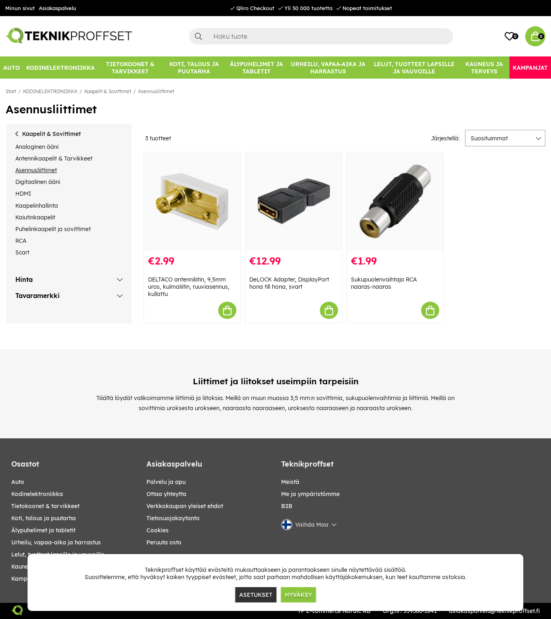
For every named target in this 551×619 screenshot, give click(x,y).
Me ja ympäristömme (310, 494)
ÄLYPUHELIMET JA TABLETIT (43, 530)
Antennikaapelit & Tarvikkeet (53, 158)
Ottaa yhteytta (166, 494)
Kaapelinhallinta (36, 205)
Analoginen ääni (36, 146)
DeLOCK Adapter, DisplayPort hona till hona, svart (289, 283)
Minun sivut (20, 8)
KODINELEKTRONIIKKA (50, 91)
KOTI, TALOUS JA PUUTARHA (43, 518)
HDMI (23, 193)
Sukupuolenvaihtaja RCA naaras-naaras (384, 283)
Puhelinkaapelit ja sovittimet (53, 229)
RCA (20, 240)
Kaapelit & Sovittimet (107, 91)
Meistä (290, 482)
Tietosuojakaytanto (173, 518)
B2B (286, 506)
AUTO (17, 482)
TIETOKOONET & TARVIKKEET (45, 506)
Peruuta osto (164, 542)
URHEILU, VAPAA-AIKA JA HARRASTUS (56, 542)
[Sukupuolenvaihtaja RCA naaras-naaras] (395, 201)
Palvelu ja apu (166, 482)
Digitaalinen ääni (37, 181)
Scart (22, 252)
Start (11, 91)
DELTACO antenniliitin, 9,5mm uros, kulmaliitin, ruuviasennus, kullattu (189, 287)
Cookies (157, 530)
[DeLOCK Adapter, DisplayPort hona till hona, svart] (293, 201)
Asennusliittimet (156, 91)
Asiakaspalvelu (57, 8)
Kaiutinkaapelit (35, 217)
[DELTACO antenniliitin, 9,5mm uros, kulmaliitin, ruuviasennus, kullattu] (192, 201)
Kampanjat (26, 578)
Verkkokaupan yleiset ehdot (184, 506)
